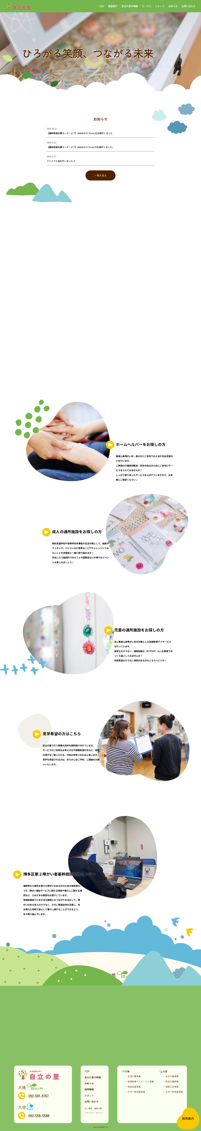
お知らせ (173, 6)
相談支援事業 (134, 1086)
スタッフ (159, 6)
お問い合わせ (189, 6)
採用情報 (89, 1089)
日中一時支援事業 (136, 1091)
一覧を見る (100, 175)
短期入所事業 (172, 1086)
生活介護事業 (134, 1076)
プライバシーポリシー (94, 1112)
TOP (101, 6)
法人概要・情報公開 (93, 1108)
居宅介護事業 (172, 1081)
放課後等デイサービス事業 (141, 1081)
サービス (146, 6)
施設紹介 (112, 6)
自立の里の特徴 (129, 6)
